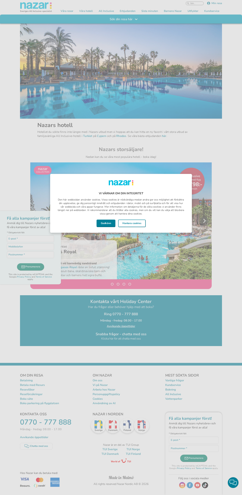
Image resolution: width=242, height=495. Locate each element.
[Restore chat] (233, 482)
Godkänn (106, 223)
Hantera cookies (131, 223)
